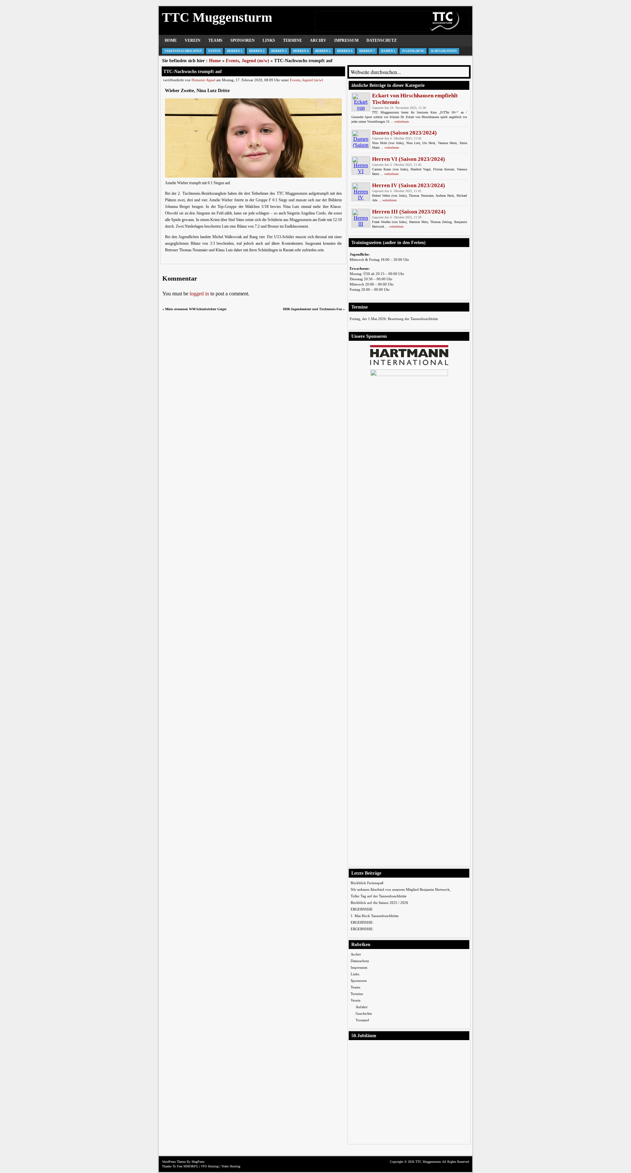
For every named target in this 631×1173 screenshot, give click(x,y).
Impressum (346, 40)
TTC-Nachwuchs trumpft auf (192, 71)
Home (171, 40)
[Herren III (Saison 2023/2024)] (360, 218)
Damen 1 (388, 51)
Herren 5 (323, 51)
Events (214, 51)
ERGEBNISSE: (362, 922)
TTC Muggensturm (217, 17)
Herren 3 (279, 51)
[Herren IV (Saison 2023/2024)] (360, 191)
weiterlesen (401, 121)
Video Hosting (230, 1166)
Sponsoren (242, 40)
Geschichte (364, 1013)
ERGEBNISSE (362, 909)
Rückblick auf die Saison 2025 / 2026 (379, 903)
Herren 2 (257, 51)
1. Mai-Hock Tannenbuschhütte (375, 916)
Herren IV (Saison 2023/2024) (408, 185)
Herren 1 (235, 51)
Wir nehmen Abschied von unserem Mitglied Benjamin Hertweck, (401, 889)
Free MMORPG (187, 1166)
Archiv (318, 40)
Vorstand (362, 1020)
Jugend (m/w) (413, 51)
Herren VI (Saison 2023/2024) (408, 159)
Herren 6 (345, 51)
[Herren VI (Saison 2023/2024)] (360, 165)
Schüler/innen (444, 51)
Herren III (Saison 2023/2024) (409, 212)
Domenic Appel (203, 80)
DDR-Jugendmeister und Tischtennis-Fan (312, 309)
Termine (292, 40)
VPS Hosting (210, 1166)
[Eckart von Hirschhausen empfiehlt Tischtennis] (360, 102)
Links (269, 40)
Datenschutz (381, 40)
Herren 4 (301, 51)
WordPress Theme (174, 1161)
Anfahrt (361, 1007)
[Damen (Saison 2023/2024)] (360, 139)
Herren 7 (367, 51)
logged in (199, 293)
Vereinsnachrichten (183, 51)
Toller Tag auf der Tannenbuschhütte (379, 896)
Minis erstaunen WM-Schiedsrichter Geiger (195, 309)
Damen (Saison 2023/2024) (404, 133)
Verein (192, 40)
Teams (215, 40)
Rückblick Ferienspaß (367, 883)
